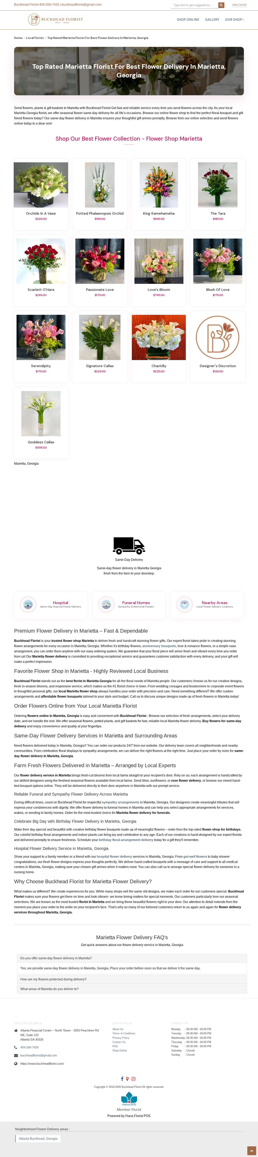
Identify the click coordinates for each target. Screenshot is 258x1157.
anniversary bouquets (159, 646)
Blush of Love (218, 289)
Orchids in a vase (41, 213)
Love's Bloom (159, 289)
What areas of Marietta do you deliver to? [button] (49, 989)
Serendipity (41, 365)
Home (18, 38)
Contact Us (119, 1042)
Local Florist (35, 38)
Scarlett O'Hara (41, 289)
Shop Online (188, 19)
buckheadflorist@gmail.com (81, 4)
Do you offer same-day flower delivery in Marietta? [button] (56, 958)
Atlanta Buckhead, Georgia (38, 1138)
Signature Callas (100, 365)
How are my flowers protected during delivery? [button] (53, 979)
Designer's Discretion (218, 365)
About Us (117, 1029)
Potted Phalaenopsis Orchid (100, 213)
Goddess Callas (41, 442)
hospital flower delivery (114, 856)
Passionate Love (100, 289)
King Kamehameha (159, 213)
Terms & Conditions (123, 1033)
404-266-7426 (49, 4)
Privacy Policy (120, 1037)
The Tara (217, 213)
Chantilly (159, 365)
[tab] (132, 958)
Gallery (212, 19)
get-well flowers (195, 856)
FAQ (115, 1046)
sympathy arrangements (120, 802)
